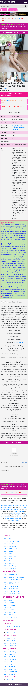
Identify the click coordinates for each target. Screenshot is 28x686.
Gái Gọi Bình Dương (10, 546)
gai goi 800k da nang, (18, 235)
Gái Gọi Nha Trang (10, 566)
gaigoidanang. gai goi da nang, (9, 286)
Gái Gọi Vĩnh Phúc (10, 674)
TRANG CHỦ (4, 24)
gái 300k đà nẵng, (18, 228)
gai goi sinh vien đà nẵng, (18, 263)
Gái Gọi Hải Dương (10, 643)
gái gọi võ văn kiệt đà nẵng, (8, 273)
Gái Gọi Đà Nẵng (16, 24)
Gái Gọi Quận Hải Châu (11, 586)
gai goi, (15, 233)
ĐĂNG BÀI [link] (18, 18)
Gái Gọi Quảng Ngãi (10, 617)
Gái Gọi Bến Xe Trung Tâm (12, 594)
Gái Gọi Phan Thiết (10, 612)
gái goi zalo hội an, (21, 273)
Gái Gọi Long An (9, 607)
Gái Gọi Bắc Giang (10, 659)
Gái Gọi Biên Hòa (9, 544)
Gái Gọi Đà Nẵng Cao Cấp (12, 574)
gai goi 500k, (8, 235)
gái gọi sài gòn (5, 505)
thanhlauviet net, (8, 291)
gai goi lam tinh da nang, (11, 254)
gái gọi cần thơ (14, 505)
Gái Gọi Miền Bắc (10, 621)
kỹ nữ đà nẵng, (5, 287)
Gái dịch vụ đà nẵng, (14, 230)
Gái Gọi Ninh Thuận (10, 610)
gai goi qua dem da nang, (8, 259)
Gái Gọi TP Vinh (11, 632)
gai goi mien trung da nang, (12, 256)
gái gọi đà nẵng (9, 518)
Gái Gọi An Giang (9, 605)
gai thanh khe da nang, (10, 282)
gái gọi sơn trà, (5, 265)
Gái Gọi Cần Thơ (9, 602)
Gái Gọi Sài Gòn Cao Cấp (12, 541)
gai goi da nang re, (13, 243)
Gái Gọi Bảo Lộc (9, 553)
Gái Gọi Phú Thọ (10, 676)
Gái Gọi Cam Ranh (10, 568)
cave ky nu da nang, (6, 226)
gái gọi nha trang (16, 513)
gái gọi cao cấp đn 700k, (17, 239)
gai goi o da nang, (21, 258)
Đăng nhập (14, 10)
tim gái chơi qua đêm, (19, 291)
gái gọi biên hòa (7, 507)
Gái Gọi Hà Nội (9, 624)
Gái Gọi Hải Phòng (10, 652)
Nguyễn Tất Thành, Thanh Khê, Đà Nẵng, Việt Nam (18, 127)
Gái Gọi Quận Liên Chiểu (12, 591)
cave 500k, (6, 224)
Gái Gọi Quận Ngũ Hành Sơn (13, 579)
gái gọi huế (18, 518)
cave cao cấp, (13, 224)
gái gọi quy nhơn (5, 517)
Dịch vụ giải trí (9, 649)
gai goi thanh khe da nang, (11, 269)
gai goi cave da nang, (18, 241)
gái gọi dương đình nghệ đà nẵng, (10, 246)
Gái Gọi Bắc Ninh (10, 635)
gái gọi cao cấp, (17, 237)
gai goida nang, (5, 274)
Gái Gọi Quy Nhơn (9, 561)
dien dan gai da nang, (18, 226)
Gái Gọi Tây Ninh (9, 615)
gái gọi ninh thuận (19, 511)
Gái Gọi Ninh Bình (9, 667)
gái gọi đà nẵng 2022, (14, 248)
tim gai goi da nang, (6, 293)
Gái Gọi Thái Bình (9, 657)
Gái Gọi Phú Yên (9, 563)
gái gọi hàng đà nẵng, (15, 252)
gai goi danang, (9, 244)
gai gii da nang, (9, 233)
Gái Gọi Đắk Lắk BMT (11, 549)
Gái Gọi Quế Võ (10, 640)
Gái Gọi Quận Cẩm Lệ (11, 589)
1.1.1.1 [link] (8, 100)
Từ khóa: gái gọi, (9, 295)
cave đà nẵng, (21, 224)
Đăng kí (4, 10)
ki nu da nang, (22, 286)
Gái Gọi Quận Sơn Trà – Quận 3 (14, 577)
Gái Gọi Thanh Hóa (10, 646)
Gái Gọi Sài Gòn (9, 539)
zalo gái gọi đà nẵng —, (20, 295)
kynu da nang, (13, 287)
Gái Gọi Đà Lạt (8, 551)
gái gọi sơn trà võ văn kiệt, (12, 267)
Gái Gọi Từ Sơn (10, 638)
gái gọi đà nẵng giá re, (15, 250)
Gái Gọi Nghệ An (10, 629)
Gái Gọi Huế (8, 558)
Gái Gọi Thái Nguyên (10, 671)
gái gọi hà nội (15, 520)
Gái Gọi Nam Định (9, 654)
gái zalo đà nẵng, (14, 284)
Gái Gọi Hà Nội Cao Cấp (13, 627)
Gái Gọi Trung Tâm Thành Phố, (17, 271)
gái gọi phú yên (21, 515)
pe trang (4, 88)
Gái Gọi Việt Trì (10, 679)
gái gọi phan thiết (13, 509)
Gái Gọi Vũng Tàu (9, 600)
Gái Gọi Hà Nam (9, 662)
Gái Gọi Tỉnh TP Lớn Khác (13, 597)
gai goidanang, (14, 274)
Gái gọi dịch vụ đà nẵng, (20, 244)
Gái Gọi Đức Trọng (10, 556)
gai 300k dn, (10, 228)
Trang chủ (7, 536)
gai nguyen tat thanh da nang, (15, 278)
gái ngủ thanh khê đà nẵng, (12, 276)
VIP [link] (12, 492)
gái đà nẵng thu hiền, (10, 231)
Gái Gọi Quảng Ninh (10, 669)
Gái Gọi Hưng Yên (9, 664)
